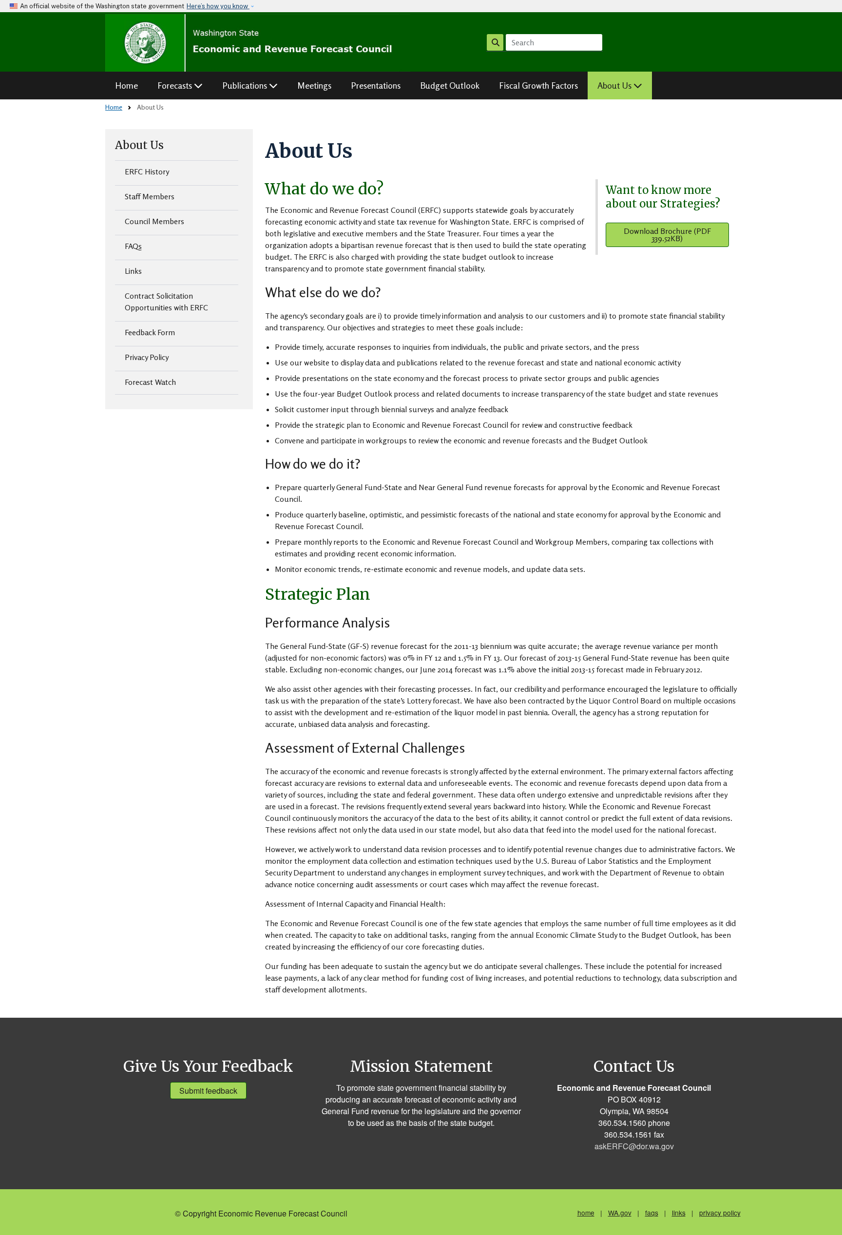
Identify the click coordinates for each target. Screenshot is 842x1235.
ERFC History (147, 171)
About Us (139, 145)
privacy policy (720, 1212)
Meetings (314, 85)
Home (126, 85)
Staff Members (149, 196)
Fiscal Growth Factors (538, 85)
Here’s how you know (218, 6)
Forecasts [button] (175, 85)
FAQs (133, 246)
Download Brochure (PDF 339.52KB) (667, 234)
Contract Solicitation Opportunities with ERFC (166, 301)
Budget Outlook (449, 85)
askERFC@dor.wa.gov (634, 1146)
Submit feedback (208, 1090)
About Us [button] (615, 85)
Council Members (154, 221)
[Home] (258, 43)
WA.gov (620, 1212)
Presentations (376, 85)
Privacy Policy (147, 357)
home (585, 1212)
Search (495, 42)
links (679, 1212)
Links (133, 271)
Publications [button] (245, 85)
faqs (651, 1212)
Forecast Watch (150, 382)
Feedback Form (150, 332)
